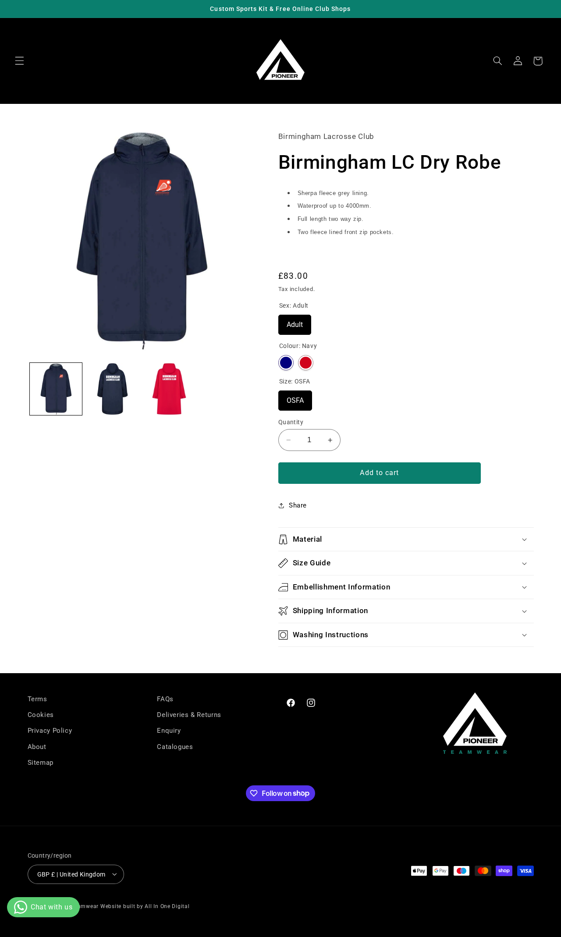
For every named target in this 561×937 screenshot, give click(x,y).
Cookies (41, 715)
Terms (37, 699)
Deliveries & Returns (189, 715)
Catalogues (175, 747)
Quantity (290, 422)
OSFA (295, 397)
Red (305, 362)
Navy (286, 362)
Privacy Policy (50, 731)
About (37, 747)
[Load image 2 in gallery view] (112, 389)
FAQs (165, 699)
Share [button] (298, 505)
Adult (295, 322)
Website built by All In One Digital (145, 906)
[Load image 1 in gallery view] (56, 389)
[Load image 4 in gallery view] (169, 389)
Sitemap (40, 763)
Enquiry (169, 731)
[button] (19, 61)
